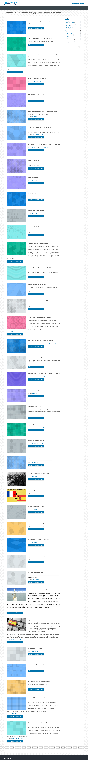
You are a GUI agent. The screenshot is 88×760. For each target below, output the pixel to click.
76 (54, 747)
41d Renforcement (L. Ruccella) (35, 648)
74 (50, 747)
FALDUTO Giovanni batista (36, 81)
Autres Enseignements (69, 35)
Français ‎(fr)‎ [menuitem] (28, 8)
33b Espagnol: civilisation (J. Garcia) (36, 572)
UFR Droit (67, 21)
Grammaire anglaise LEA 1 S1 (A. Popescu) (37, 284)
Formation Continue (68, 33)
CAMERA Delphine (36, 427)
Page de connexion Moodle (78, 3)
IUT (65, 30)
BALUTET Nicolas (35, 213)
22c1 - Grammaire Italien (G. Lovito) (36, 94)
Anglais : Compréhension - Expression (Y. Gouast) (39, 357)
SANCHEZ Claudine (45, 196)
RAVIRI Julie (43, 526)
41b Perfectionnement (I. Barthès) (36, 506)
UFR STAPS (67, 28)
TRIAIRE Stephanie (42, 427)
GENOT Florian (13, 69)
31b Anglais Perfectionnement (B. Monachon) (38, 539)
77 (57, 747)
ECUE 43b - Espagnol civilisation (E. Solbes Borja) (39, 473)
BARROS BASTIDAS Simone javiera (17, 713)
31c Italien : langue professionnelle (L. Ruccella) (39, 556)
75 (52, 747)
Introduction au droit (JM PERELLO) (36, 390)
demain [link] (41, 247)
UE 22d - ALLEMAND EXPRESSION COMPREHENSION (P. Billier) (42, 111)
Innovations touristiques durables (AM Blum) (38, 243)
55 (4, 747)
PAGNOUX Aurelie (47, 343)
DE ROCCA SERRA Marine (36, 686)
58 (11, 747)
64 (25, 747)
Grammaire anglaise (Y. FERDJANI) (36, 406)
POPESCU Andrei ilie (35, 291)
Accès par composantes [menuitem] (13, 8)
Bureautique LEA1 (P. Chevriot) (35, 226)
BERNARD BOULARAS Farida (44, 147)
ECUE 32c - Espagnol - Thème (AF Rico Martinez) (39, 619)
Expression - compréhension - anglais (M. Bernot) (39, 300)
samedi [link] (56, 130)
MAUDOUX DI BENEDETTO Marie (37, 343)
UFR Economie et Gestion (70, 22)
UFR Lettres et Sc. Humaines (70, 24)
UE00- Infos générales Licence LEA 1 (36, 424)
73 (47, 747)
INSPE (66, 38)
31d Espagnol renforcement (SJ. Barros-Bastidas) (39, 722)
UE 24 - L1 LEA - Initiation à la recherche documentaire (40, 340)
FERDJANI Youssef (35, 376)
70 (40, 747)
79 (62, 747)
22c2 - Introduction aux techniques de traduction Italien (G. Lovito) (43, 22)
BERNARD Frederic (35, 147)
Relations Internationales (70, 39)
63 (23, 747)
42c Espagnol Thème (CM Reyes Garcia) (37, 440)
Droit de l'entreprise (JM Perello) (35, 177)
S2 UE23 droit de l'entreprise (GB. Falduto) (37, 78)
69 (37, 747)
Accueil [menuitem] (6, 8)
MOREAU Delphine (52, 232)
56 (6, 747)
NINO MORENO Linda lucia (36, 196)
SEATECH (67, 36)
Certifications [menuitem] (21, 8)
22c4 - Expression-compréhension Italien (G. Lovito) (40, 38)
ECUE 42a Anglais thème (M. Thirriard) (37, 665)
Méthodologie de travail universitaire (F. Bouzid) (39, 267)
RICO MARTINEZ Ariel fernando (16, 609)
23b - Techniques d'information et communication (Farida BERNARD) (44, 144)
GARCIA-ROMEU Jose (35, 579)
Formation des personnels (70, 41)
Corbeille (67, 42)
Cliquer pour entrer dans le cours (36, 28)
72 (45, 747)
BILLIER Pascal (34, 116)
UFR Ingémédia (68, 25)
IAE (66, 31)
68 (35, 747)
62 (20, 747)
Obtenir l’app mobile (8, 758)
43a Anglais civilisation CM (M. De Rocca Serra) (39, 681)
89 (86, 747)
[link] (41, 247)
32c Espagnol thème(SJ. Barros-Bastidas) (37, 698)
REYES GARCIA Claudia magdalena (38, 443)
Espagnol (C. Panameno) (33, 160)
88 (84, 747)
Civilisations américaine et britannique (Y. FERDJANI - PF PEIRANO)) (44, 373)
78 (59, 747)
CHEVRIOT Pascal (45, 232)
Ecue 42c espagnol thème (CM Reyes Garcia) (38, 490)
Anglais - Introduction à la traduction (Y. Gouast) (39, 317)
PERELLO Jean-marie (35, 180)
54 (1, 747)
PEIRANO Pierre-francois (43, 376)
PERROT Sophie (53, 343)
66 (30, 747)
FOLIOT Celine (40, 134)
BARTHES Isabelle (35, 509)
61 (18, 747)
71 (42, 747)
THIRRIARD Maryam (35, 667)
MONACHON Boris (35, 542)
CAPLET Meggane (35, 134)
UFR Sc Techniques (68, 27)
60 (16, 747)
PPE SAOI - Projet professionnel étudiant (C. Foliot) (39, 127)
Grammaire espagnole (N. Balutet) (36, 210)
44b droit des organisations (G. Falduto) (37, 457)
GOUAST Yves (13, 331)
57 (8, 747)
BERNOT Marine (35, 306)
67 (33, 747)
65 (28, 747)
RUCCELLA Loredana (35, 559)
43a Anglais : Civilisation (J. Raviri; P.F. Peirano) (39, 523)
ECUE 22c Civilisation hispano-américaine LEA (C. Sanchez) (41, 193)
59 (13, 747)
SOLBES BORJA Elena (35, 476)
